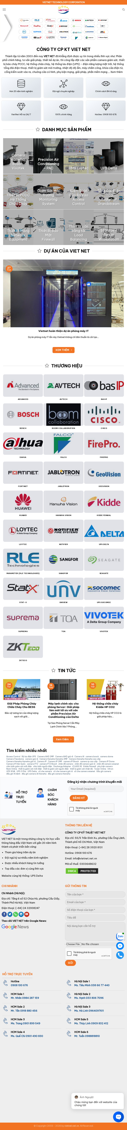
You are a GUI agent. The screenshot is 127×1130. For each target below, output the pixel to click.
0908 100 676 (83, 852)
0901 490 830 (34, 1036)
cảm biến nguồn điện (42, 766)
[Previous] (6, 29)
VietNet (15, 114)
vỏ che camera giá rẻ (63, 771)
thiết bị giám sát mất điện (30, 769)
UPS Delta (32, 771)
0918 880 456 (28, 1010)
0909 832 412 (99, 1023)
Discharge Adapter (62, 766)
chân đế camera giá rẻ (85, 764)
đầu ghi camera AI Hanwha (34, 774)
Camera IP (42, 761)
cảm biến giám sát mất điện (19, 766)
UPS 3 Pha (21, 771)
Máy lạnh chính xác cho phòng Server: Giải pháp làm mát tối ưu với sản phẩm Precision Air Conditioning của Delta (63, 710)
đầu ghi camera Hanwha (59, 774)
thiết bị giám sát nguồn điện (56, 769)
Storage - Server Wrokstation (109, 234)
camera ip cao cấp (89, 761)
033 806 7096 (95, 997)
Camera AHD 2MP (45, 757)
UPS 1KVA (10, 771)
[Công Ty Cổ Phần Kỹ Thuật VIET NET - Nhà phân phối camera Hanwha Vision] (63, 9)
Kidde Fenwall (89, 766)
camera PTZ (32, 764)
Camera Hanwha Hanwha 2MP (53, 759)
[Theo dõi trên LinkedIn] (21, 914)
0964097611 (96, 1010)
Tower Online (100, 769)
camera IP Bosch (71, 761)
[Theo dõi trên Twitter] (10, 914)
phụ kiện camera (105, 766)
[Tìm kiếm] (123, 10)
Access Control (13, 757)
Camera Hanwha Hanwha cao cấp (85, 759)
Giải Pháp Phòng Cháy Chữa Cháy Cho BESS (21, 705)
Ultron (110, 769)
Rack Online (11, 769)
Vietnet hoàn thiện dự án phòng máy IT (63, 331)
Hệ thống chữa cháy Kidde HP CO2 (105, 705)
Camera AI (79, 757)
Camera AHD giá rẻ (64, 757)
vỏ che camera (45, 771)
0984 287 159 (30, 997)
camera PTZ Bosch (48, 764)
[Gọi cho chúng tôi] (15, 914)
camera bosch (92, 757)
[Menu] (4, 9)
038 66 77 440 (100, 985)
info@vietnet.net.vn (85, 858)
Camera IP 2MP (55, 761)
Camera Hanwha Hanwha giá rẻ (21, 761)
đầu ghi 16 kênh (13, 774)
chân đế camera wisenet (108, 764)
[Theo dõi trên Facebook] (4, 914)
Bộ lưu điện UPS (29, 757)
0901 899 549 (31, 1023)
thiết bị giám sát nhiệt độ (81, 769)
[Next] (120, 29)
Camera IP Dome (106, 761)
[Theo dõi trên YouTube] (26, 914)
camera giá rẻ (31, 759)
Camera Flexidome (15, 759)
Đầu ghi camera (103, 771)
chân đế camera (65, 764)
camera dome (106, 757)
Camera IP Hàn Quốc (16, 764)
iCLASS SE (77, 766)
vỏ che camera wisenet (84, 771)
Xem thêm (116, 71)
